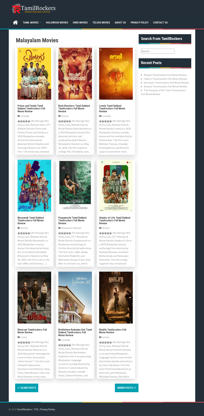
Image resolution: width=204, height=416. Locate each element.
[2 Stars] (21, 121)
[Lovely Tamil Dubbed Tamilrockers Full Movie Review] (116, 73)
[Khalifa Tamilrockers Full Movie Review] (116, 297)
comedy (25, 116)
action (105, 337)
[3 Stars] (24, 121)
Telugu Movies (101, 22)
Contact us (160, 22)
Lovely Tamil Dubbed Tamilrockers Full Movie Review (112, 108)
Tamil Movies (31, 22)
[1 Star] (19, 121)
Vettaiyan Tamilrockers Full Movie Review (166, 82)
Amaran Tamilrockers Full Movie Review (165, 86)
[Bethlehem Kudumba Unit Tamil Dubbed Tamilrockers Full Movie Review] (75, 297)
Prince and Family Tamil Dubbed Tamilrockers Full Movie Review (31, 108)
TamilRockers (24, 409)
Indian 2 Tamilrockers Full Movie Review (165, 78)
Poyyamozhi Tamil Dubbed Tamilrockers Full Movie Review (72, 220)
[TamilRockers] (33, 8)
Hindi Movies (80, 22)
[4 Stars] (26, 121)
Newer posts (125, 387)
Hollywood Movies (57, 22)
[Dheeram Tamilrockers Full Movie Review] (34, 297)
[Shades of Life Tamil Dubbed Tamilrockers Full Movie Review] (116, 185)
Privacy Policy (139, 22)
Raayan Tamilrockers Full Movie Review (165, 74)
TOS (36, 409)
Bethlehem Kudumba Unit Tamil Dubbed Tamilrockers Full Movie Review (75, 332)
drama (65, 116)
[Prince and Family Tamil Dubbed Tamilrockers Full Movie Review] (34, 73)
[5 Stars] (29, 121)
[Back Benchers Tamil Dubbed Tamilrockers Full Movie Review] (75, 73)
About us (120, 22)
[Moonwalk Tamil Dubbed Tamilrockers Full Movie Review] (34, 185)
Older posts (28, 387)
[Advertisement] (165, 149)
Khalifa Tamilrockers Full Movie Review (112, 331)
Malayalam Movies (71, 227)
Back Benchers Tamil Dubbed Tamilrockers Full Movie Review (74, 108)
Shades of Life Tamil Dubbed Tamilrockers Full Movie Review (114, 220)
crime (24, 337)
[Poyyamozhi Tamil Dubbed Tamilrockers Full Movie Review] (75, 185)
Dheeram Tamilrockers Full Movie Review (32, 331)
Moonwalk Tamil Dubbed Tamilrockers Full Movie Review (31, 220)
